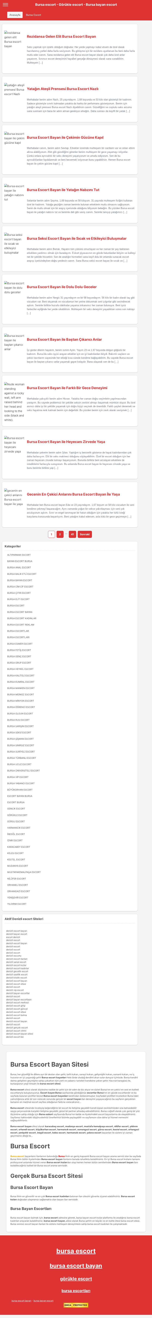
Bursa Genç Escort (19, 656)
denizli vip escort (15, 990)
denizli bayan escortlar (18, 993)
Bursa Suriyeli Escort (21, 751)
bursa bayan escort (43, 1300)
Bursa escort (17, 1089)
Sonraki (85, 534)
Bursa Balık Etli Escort (22, 574)
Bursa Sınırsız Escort (20, 745)
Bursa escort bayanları (56, 1095)
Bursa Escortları (18, 637)
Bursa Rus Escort (18, 720)
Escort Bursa (15, 802)
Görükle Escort (17, 815)
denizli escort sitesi (16, 984)
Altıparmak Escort (19, 554)
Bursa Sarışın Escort (20, 726)
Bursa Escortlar (18, 631)
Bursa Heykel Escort (20, 669)
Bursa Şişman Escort (20, 738)
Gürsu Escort (16, 821)
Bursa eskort (46, 1114)
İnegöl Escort (16, 834)
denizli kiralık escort (16, 977)
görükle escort (76, 1278)
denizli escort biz (15, 1036)
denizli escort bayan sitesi (19, 1033)
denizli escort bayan (16, 930)
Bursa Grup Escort (19, 662)
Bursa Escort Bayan (19, 612)
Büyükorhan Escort (20, 789)
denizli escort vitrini (16, 1030)
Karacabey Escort (18, 846)
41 (72, 534)
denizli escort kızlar (16, 965)
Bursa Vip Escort (18, 777)
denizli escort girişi (15, 1005)
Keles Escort (15, 853)
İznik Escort (15, 840)
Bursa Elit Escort (18, 599)
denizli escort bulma (16, 1015)
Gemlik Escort (16, 808)
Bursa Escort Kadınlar (21, 618)
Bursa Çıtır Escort (19, 593)
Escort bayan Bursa (51, 1092)
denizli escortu (13, 955)
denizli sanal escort (16, 962)
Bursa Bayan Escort (19, 580)
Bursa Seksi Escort (19, 732)
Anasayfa (14, 14)
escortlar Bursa (95, 1092)
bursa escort (76, 1251)
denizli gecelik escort (17, 971)
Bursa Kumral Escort (20, 681)
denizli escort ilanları (16, 958)
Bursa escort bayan (21, 1126)
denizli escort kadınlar (17, 968)
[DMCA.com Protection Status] (75, 1307)
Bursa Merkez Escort (20, 694)
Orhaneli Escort (17, 885)
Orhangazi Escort (18, 891)
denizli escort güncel (17, 1008)
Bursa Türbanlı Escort (21, 758)
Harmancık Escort (18, 827)
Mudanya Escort (17, 865)
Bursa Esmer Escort (20, 643)
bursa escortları (76, 1290)
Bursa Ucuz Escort (19, 764)
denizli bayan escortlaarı (19, 999)
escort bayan (74, 1099)
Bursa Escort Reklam (20, 624)
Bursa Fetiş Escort (19, 650)
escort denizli (13, 937)
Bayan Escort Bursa (19, 561)
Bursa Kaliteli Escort (20, 675)
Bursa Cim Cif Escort (20, 586)
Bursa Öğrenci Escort (21, 707)
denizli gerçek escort (17, 1027)
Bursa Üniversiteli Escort (23, 770)
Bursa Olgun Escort (20, 713)
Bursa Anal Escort (19, 567)
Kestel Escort (16, 859)
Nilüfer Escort (16, 878)
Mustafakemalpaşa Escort (24, 872)
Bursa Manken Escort (21, 688)
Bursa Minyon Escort (20, 700)
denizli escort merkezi (17, 1002)
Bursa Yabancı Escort (21, 783)
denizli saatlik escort (16, 974)
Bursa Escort (33, 14)
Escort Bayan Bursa (19, 796)
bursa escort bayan (76, 1265)
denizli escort (13, 940)
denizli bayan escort (16, 934)
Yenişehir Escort (17, 897)
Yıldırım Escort (17, 903)
